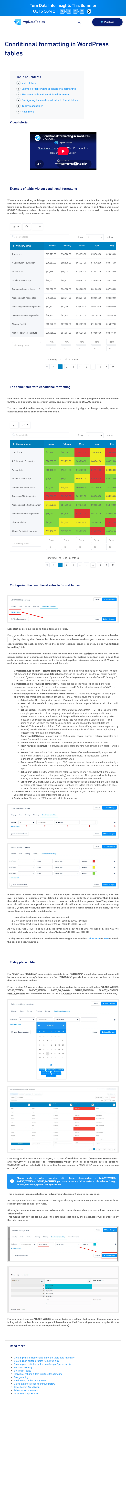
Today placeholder (32, 105)
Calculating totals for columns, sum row (34, 1383)
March (82, 245)
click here (94, 938)
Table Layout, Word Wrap (27, 1387)
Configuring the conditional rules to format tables (50, 100)
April (97, 245)
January (52, 245)
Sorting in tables (22, 1370)
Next (106, 366)
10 (99, 366)
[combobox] (94, 237)
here (106, 938)
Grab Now (89, 11)
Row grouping (21, 1377)
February (67, 245)
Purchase (109, 22)
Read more (28, 111)
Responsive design (23, 1367)
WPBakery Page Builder (26, 1393)
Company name (23, 245)
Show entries (95, 236)
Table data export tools (26, 1390)
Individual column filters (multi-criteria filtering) (38, 1373)
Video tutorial (29, 83)
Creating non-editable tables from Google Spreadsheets (42, 1364)
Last (112, 366)
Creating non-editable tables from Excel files (36, 1360)
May (112, 245)
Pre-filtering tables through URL (30, 1380)
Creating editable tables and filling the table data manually (44, 1357)
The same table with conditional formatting (46, 94)
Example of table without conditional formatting (49, 88)
